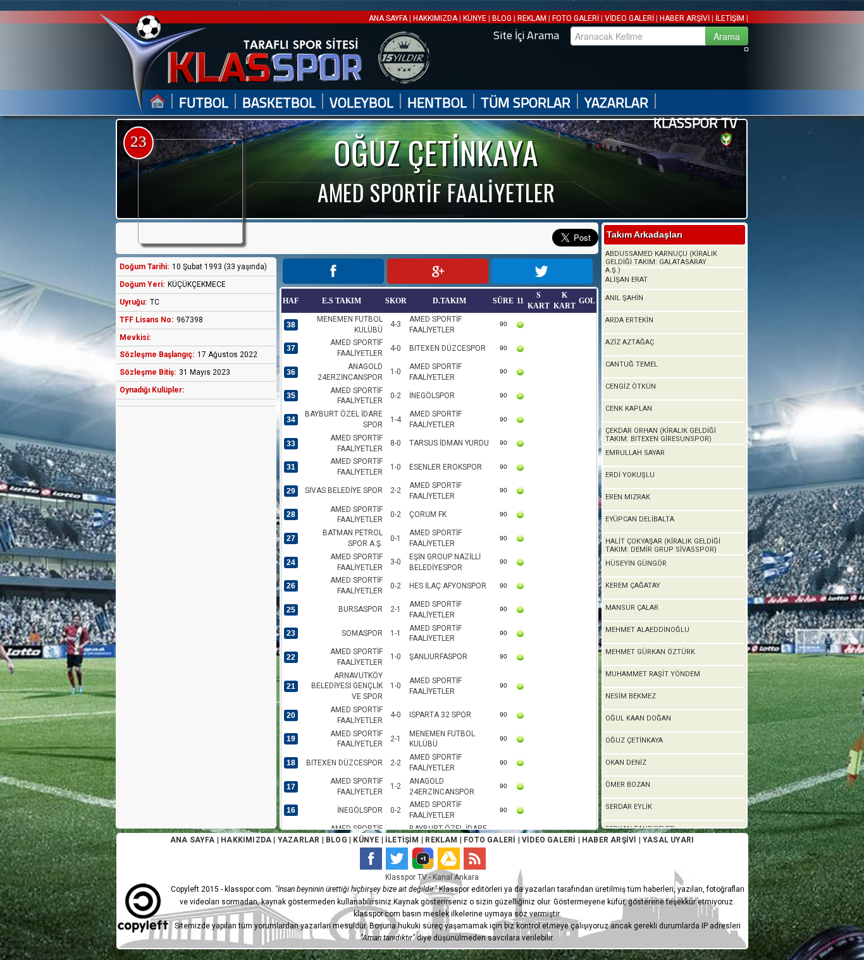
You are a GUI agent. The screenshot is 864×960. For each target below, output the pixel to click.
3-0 (395, 561)
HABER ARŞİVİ (685, 18)
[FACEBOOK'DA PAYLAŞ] (333, 271)
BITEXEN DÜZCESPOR (447, 348)
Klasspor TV (406, 877)
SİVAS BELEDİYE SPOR (344, 490)
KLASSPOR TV (695, 123)
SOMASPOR (362, 633)
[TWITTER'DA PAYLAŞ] (542, 271)
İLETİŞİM (729, 18)
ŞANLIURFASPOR (438, 656)
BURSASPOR (360, 609)
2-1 (395, 609)
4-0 (395, 348)
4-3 (395, 324)
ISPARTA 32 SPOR (440, 714)
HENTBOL (437, 102)
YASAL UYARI (668, 839)
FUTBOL (203, 102)
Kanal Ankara (456, 877)
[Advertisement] (193, 615)
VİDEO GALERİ (629, 18)
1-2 (395, 786)
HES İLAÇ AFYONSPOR (447, 585)
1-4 (395, 419)
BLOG (502, 18)
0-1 (395, 538)
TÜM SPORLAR (526, 102)
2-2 (395, 490)
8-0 (395, 443)
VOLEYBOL (361, 102)
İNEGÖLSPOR (432, 395)
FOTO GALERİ (575, 18)
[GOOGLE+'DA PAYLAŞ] (437, 271)
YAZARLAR (616, 102)
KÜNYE (474, 18)
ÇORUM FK (428, 514)
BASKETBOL (279, 102)
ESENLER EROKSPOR (445, 467)
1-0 (395, 371)
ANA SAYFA (389, 18)
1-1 (395, 633)
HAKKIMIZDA (435, 18)
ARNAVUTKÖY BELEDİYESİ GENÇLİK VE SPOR (347, 686)
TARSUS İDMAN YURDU (449, 443)
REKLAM (531, 18)
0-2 (395, 395)
